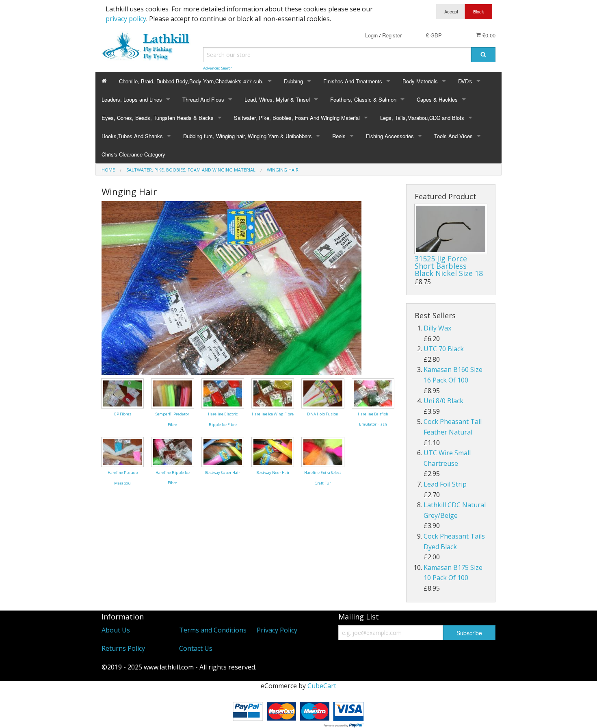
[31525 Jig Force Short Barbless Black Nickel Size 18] (451, 229)
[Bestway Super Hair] (223, 451)
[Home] (104, 81)
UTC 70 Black (444, 348)
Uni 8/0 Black (443, 400)
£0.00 (488, 35)
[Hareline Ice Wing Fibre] (273, 392)
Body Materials (420, 81)
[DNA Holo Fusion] (323, 392)
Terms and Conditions (213, 630)
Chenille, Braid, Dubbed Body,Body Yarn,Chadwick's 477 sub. (191, 81)
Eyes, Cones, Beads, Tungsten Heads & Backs (158, 118)
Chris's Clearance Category (133, 154)
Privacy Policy (277, 630)
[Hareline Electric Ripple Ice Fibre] (223, 393)
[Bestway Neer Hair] (273, 451)
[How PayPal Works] (298, 712)
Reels (339, 136)
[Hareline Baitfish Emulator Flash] (373, 392)
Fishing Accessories (390, 136)
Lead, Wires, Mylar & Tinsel (277, 99)
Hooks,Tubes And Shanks (132, 136)
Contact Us (195, 648)
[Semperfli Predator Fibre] (172, 393)
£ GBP (434, 35)
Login (371, 35)
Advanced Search (218, 68)
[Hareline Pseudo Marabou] (122, 451)
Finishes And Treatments (352, 81)
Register (392, 35)
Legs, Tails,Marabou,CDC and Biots (422, 118)
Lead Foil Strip (445, 484)
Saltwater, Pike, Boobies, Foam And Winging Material (297, 118)
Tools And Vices (453, 136)
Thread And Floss (203, 99)
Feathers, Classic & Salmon (363, 99)
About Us (116, 630)
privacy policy (126, 18)
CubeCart (321, 685)
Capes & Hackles (437, 99)
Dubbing (293, 81)
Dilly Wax (437, 328)
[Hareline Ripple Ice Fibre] (172, 451)
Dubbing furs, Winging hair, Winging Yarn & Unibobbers (247, 136)
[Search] (483, 54)
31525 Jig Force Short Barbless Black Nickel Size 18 (449, 266)
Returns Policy (123, 648)
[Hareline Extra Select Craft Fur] (323, 451)
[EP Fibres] (122, 393)
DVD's (465, 81)
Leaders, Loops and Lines (132, 99)
